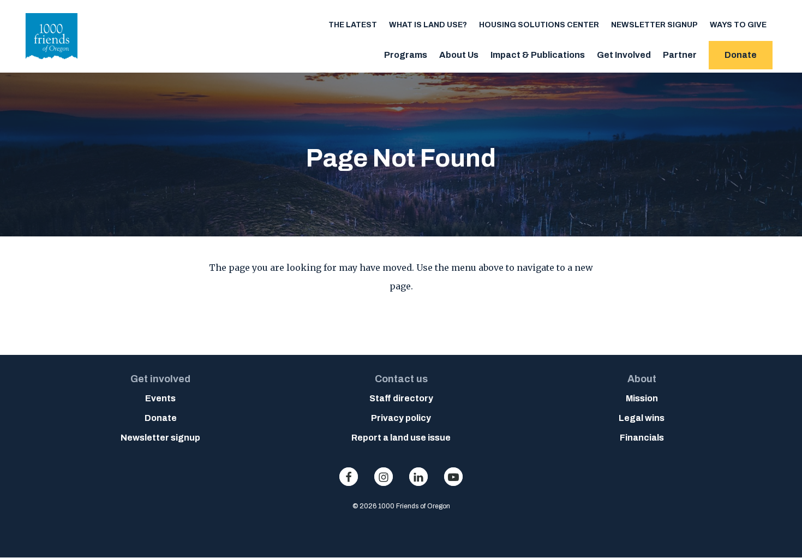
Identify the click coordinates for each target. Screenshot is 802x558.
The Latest (352, 25)
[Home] (51, 62)
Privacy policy (401, 418)
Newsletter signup (654, 25)
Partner (680, 55)
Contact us (401, 378)
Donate (741, 55)
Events (160, 398)
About (641, 378)
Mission (642, 398)
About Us (458, 55)
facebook (348, 476)
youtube (453, 476)
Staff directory (401, 398)
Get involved (160, 378)
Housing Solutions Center (539, 25)
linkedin (418, 476)
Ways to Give (738, 25)
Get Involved (624, 55)
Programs (405, 55)
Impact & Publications (537, 55)
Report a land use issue (401, 437)
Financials (642, 437)
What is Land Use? (428, 25)
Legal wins (642, 418)
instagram (383, 476)
